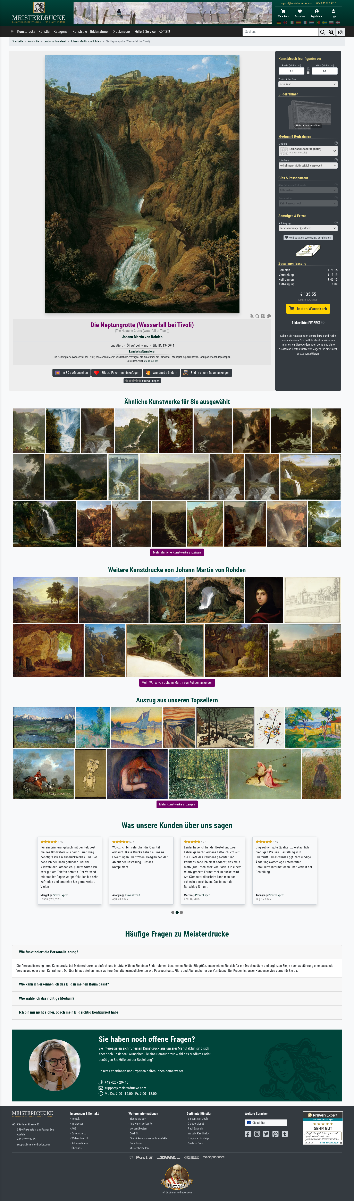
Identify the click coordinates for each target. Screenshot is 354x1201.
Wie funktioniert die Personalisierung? (48, 952)
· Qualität (133, 1133)
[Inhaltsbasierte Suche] (331, 32)
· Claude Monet (195, 1123)
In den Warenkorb (310, 308)
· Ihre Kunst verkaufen (140, 1123)
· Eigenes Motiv (137, 1118)
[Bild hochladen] (340, 32)
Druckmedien (122, 31)
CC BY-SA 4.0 (151, 360)
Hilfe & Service (145, 31)
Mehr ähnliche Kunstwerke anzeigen (177, 552)
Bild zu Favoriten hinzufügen (119, 373)
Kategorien (61, 31)
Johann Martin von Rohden (85, 41)
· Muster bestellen (138, 1148)
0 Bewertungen (150, 380)
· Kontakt (75, 1118)
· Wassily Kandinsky (198, 1133)
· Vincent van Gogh (197, 1118)
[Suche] (322, 32)
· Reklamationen (79, 1143)
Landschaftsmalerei (54, 41)
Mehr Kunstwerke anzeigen (177, 804)
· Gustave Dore (195, 1143)
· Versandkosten (137, 1128)
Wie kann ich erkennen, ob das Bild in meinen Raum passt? (64, 984)
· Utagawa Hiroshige (198, 1138)
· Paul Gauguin (195, 1128)
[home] (12, 31)
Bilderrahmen (99, 31)
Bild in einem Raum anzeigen (208, 373)
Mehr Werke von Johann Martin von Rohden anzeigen (177, 683)
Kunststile (80, 31)
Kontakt (164, 31)
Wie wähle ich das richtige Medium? (46, 998)
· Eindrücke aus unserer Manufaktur (148, 1138)
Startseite (17, 41)
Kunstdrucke (26, 31)
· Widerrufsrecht (79, 1138)
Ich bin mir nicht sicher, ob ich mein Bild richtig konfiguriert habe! (69, 1012)
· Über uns (76, 1148)
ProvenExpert (60, 895)
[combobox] (308, 84)
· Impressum (77, 1123)
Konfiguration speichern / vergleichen (309, 237)
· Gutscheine (135, 1143)
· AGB (73, 1128)
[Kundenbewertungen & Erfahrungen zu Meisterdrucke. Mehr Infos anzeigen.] (323, 1128)
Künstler (44, 31)
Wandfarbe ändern (163, 373)
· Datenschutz (78, 1133)
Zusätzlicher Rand (287, 79)
